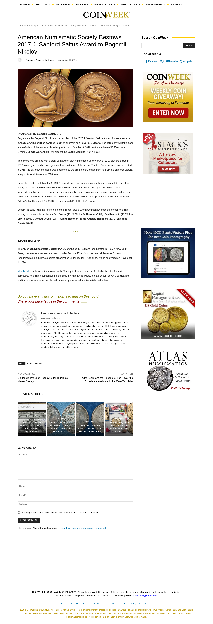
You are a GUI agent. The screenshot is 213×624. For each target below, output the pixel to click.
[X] (161, 61)
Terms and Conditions (113, 604)
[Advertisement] (168, 201)
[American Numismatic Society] (20, 60)
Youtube (174, 61)
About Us (64, 604)
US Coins (89, 421)
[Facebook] (146, 61)
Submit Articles (145, 604)
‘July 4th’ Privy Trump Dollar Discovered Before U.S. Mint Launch (119, 427)
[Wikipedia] (181, 61)
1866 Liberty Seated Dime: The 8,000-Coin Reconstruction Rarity (90, 428)
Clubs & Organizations (35, 25)
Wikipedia (187, 61)
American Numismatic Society (40, 60)
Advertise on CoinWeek (92, 604)
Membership (24, 271)
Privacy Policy (130, 604)
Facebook (153, 61)
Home (20, 25)
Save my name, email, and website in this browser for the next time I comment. (60, 512)
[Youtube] (168, 61)
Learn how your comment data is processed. (82, 528)
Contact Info (75, 604)
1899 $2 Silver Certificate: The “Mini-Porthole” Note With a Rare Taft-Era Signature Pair (31, 425)
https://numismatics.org (50, 318)
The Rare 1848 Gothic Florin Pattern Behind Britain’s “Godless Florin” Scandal (61, 427)
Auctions (31, 415)
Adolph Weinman (34, 363)
